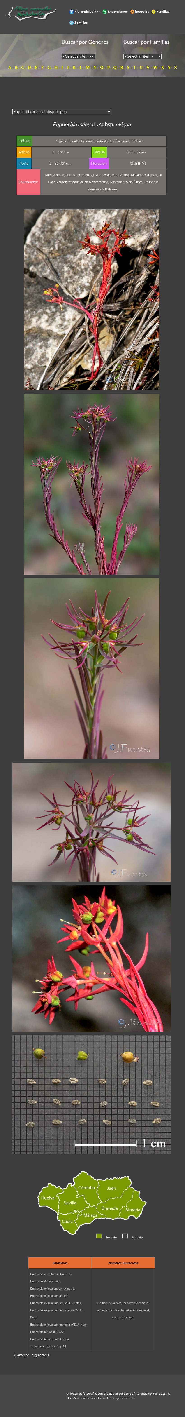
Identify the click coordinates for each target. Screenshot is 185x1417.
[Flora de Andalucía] (31, 13)
